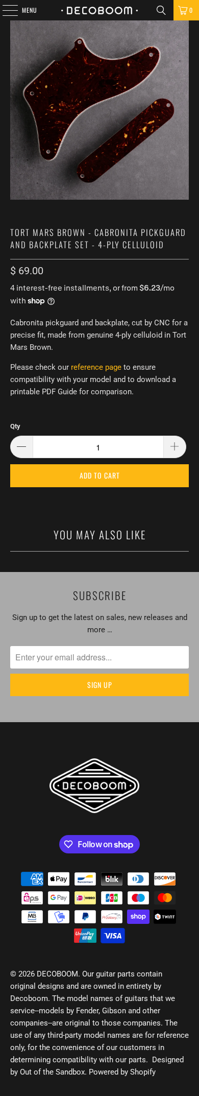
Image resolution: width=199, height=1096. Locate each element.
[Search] (161, 10)
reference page (96, 367)
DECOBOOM (57, 974)
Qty (15, 426)
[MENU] (4, 10)
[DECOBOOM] (100, 10)
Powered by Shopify (122, 1072)
